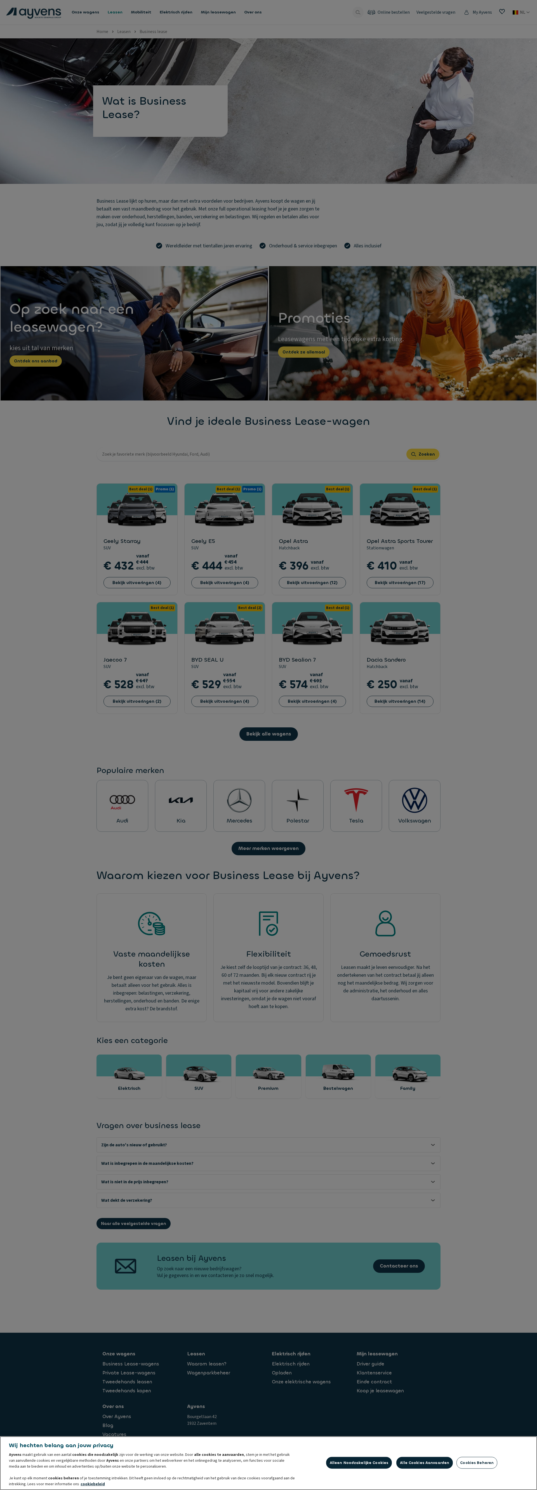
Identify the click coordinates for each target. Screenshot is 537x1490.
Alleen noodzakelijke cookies (359, 1462)
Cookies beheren (477, 1462)
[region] (268, 1463)
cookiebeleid (93, 1484)
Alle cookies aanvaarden (424, 1462)
